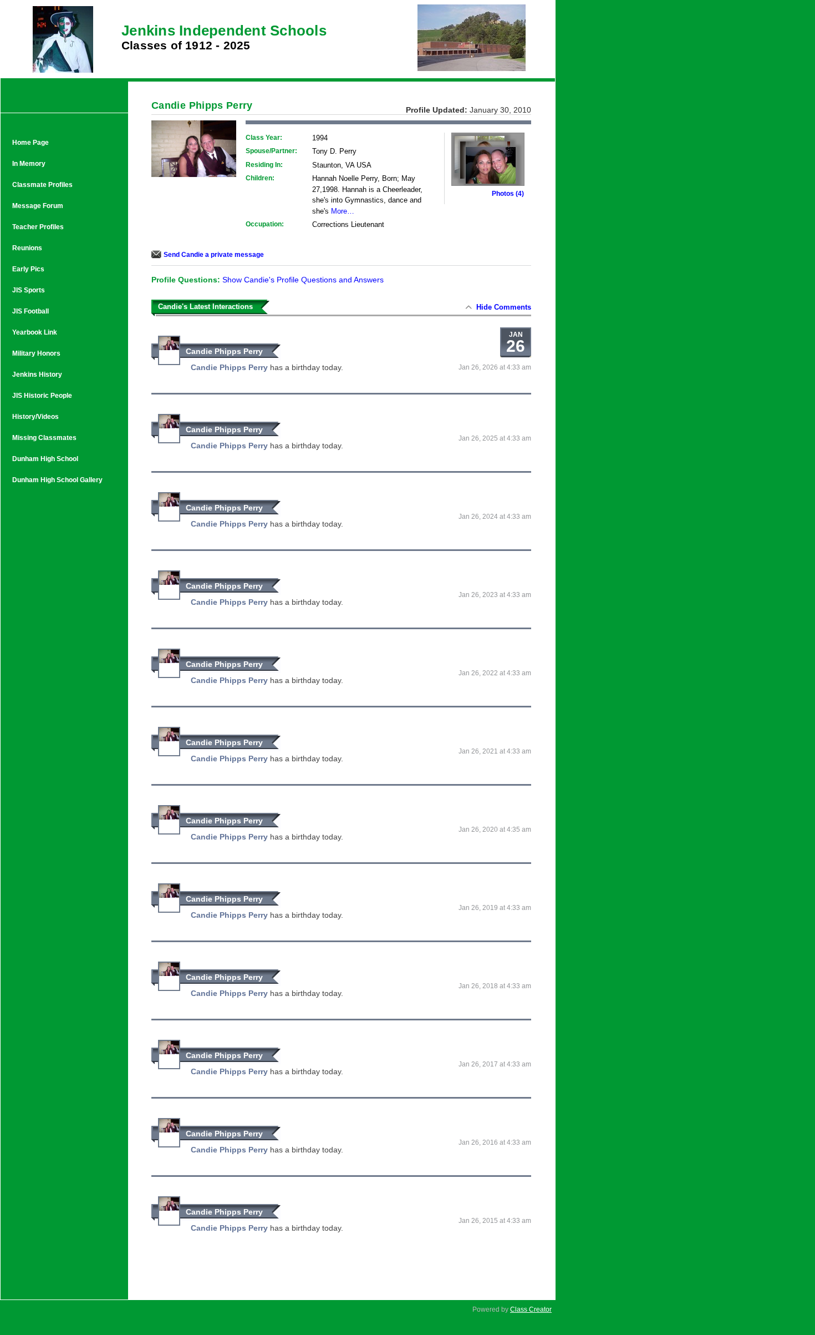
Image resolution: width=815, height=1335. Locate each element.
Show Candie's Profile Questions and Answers (303, 279)
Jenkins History (37, 374)
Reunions (27, 248)
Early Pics (28, 269)
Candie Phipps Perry (224, 351)
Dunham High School (45, 459)
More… (342, 211)
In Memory (28, 164)
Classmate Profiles (42, 185)
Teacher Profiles (38, 227)
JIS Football (30, 311)
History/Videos (35, 417)
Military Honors (36, 353)
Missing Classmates (44, 438)
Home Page (30, 142)
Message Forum (37, 206)
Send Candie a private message (214, 255)
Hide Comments (503, 307)
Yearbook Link (34, 332)
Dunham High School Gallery (57, 480)
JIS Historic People (42, 396)
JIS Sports (28, 290)
